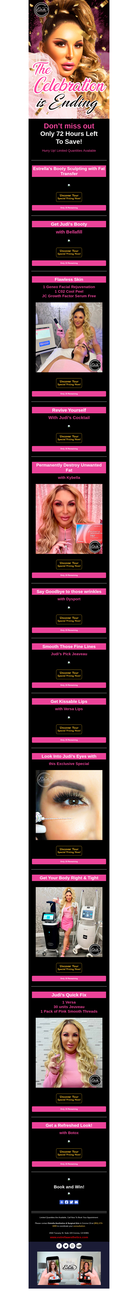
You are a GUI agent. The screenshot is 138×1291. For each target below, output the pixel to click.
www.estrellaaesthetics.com (69, 1237)
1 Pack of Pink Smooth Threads (69, 1011)
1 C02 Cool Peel (69, 291)
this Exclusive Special (69, 764)
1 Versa (69, 1002)
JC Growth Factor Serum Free (69, 296)
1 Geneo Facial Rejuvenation (69, 287)
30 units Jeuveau (69, 1007)
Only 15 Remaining (69, 208)
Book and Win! (69, 1186)
